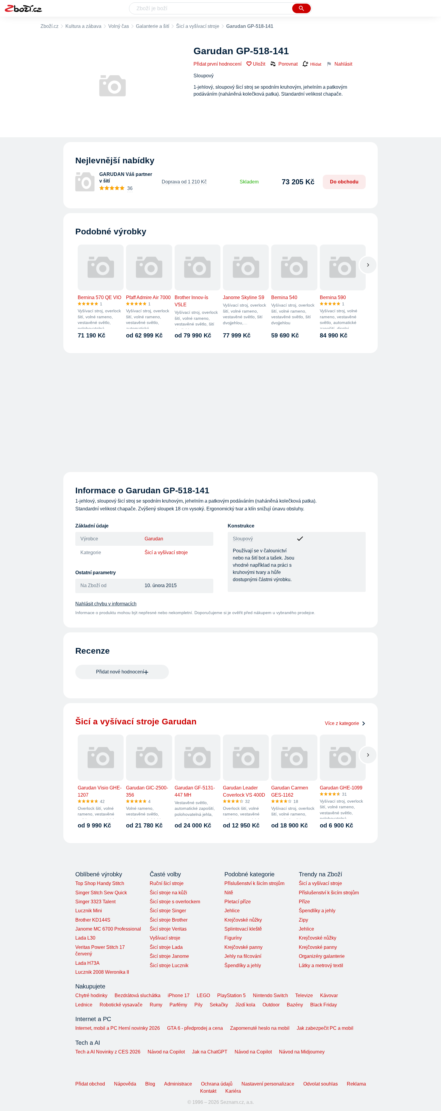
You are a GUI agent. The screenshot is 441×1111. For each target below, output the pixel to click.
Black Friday (323, 1004)
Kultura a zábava (83, 26)
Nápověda (125, 1083)
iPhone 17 (179, 995)
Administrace (178, 1083)
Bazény (295, 1004)
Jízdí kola (245, 1004)
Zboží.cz (49, 26)
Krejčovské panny (243, 947)
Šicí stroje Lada (166, 947)
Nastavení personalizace (268, 1083)
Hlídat (315, 64)
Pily (198, 1004)
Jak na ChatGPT (209, 1051)
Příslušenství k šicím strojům (254, 883)
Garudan (154, 538)
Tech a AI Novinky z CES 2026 (107, 1051)
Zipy (303, 919)
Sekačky (219, 1004)
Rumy (156, 1004)
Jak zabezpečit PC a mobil (325, 1028)
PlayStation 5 (231, 995)
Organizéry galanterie (322, 956)
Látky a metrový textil (321, 965)
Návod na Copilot (166, 1051)
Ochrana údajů (216, 1083)
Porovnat (288, 64)
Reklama (356, 1083)
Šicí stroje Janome (169, 956)
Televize (304, 995)
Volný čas (118, 26)
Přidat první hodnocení (218, 64)
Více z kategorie (342, 723)
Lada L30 (85, 937)
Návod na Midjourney (302, 1051)
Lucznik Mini (88, 910)
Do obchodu (344, 181)
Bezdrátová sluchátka (137, 995)
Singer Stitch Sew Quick (101, 892)
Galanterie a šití (152, 26)
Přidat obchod (90, 1083)
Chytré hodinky (91, 995)
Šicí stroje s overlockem (175, 901)
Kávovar (329, 995)
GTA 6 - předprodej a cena (195, 1028)
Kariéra (233, 1091)
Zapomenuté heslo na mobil (260, 1028)
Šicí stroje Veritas (168, 928)
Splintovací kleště (243, 928)
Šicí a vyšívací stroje (197, 26)
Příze (304, 901)
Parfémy (178, 1004)
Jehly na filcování (242, 956)
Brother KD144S (92, 919)
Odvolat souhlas (320, 1083)
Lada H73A (87, 963)
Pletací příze (237, 901)
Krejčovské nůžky (243, 919)
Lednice (83, 1004)
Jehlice (232, 910)
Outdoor (271, 1004)
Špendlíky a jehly (242, 965)
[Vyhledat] (301, 8)
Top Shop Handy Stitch (99, 883)
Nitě (228, 892)
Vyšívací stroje (165, 937)
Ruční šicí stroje (167, 883)
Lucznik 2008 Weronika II (102, 972)
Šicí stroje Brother (169, 919)
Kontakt (208, 1091)
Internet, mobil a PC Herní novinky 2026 (117, 1028)
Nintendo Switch (270, 995)
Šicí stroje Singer (168, 910)
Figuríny (233, 937)
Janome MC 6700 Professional (108, 928)
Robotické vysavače (121, 1004)
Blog (150, 1083)
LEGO (203, 995)
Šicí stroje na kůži (168, 892)
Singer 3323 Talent (95, 901)
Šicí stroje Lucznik (169, 965)
